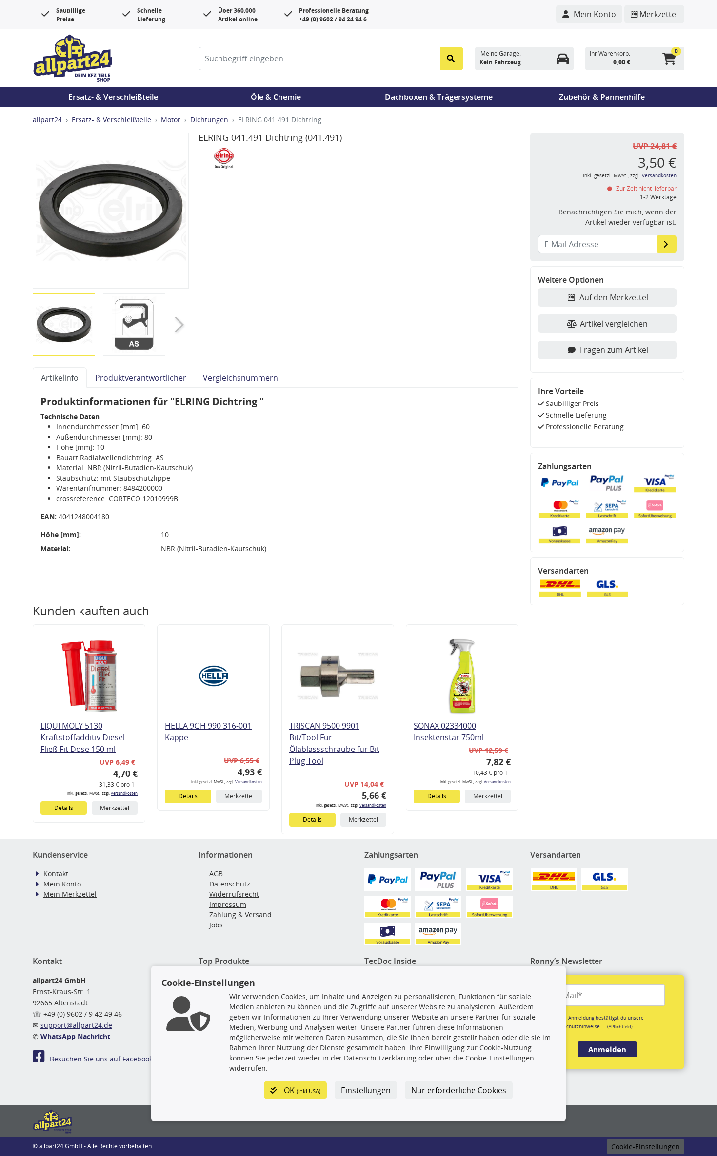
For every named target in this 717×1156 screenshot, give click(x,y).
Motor (170, 119)
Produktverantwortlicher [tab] (140, 377)
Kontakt (55, 873)
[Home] (73, 57)
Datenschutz (229, 883)
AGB (216, 873)
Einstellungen (366, 1090)
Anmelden (607, 1049)
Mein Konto (62, 883)
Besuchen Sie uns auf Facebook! (102, 1058)
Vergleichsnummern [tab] (240, 377)
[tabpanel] (275, 481)
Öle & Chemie (276, 97)
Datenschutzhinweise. (576, 1026)
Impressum (227, 904)
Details (63, 808)
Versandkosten (124, 793)
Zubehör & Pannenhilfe (602, 97)
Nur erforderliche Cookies (458, 1090)
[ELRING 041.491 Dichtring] (111, 211)
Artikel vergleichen (614, 323)
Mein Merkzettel (70, 894)
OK (301, 1090)
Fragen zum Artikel (614, 350)
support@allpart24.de (76, 1025)
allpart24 (47, 119)
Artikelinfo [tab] (60, 377)
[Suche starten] (451, 58)
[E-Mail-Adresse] (667, 244)
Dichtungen (209, 119)
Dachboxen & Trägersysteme (439, 97)
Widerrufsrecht (234, 894)
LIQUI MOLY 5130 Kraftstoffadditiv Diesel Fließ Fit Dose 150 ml (82, 737)
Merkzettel (114, 808)
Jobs (216, 924)
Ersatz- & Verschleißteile (113, 97)
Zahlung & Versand (240, 914)
